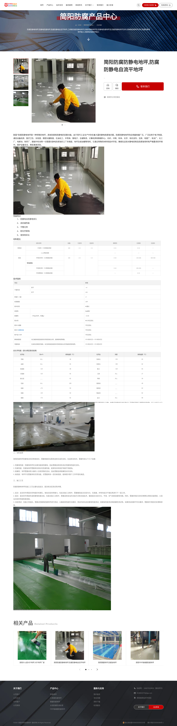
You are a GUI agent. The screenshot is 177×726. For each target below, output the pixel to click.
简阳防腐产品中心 (89, 25)
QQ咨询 (156, 707)
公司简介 (16, 694)
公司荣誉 (16, 705)
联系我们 (100, 5)
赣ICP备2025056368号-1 (156, 722)
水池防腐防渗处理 (56, 705)
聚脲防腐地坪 (55, 702)
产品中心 (50, 5)
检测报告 (97, 705)
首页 (42, 5)
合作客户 (16, 702)
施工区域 (110, 5)
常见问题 (97, 698)
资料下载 (97, 702)
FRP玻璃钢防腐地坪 (57, 709)
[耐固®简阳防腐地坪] (10, 5)
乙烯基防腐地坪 (56, 698)
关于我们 (88, 5)
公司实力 (16, 698)
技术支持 (59, 5)
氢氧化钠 (21, 330)
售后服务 (97, 694)
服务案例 (69, 5)
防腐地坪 (53, 694)
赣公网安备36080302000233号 (135, 722)
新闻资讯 (78, 5)
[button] (34, 90)
